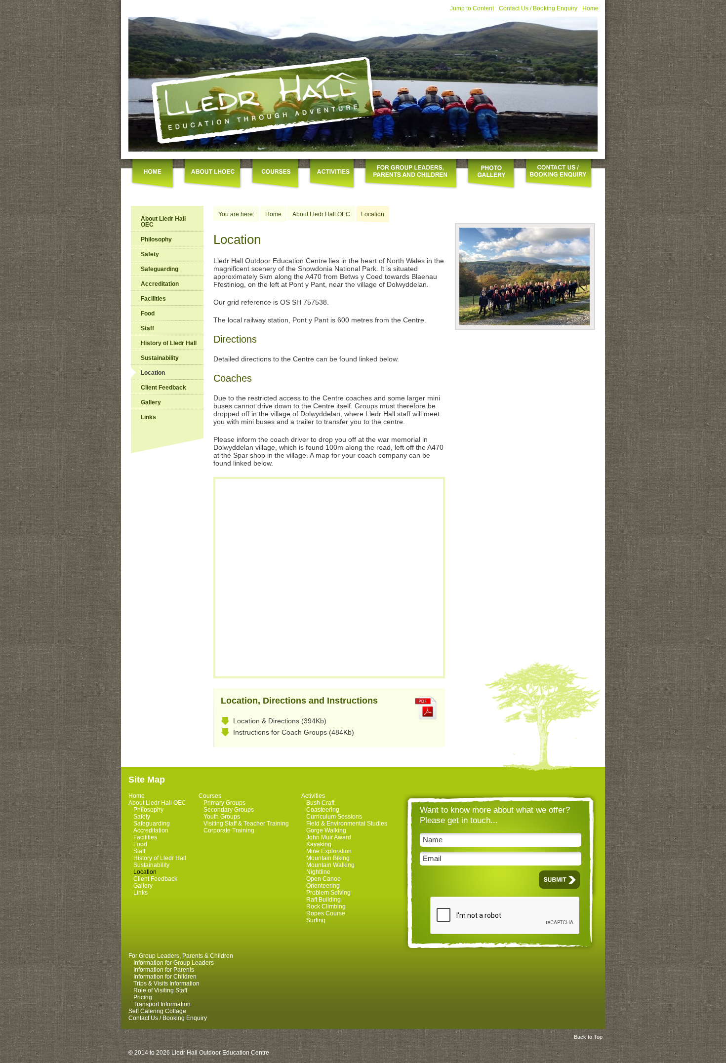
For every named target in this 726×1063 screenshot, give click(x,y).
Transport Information (162, 1004)
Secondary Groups (228, 809)
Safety (150, 254)
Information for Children (165, 976)
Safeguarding (159, 269)
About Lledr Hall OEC (163, 222)
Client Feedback (163, 388)
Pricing (142, 997)
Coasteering (322, 809)
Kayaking (318, 844)
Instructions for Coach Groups (280, 732)
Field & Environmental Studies (346, 823)
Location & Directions (266, 721)
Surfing (315, 920)
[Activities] (332, 174)
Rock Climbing (326, 906)
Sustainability (160, 358)
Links (148, 417)
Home (590, 8)
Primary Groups (224, 802)
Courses (210, 795)
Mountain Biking (328, 858)
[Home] (152, 174)
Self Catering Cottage (157, 1011)
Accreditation (160, 284)
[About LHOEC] (212, 174)
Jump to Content (472, 8)
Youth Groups (221, 816)
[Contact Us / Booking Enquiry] (558, 174)
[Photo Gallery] (491, 174)
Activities (313, 795)
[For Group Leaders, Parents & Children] (410, 174)
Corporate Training (228, 830)
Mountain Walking (330, 865)
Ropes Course (325, 913)
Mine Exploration (329, 851)
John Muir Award (328, 837)
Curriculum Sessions (334, 816)
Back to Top (588, 1037)
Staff (147, 328)
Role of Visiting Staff (160, 990)
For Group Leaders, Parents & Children (180, 955)
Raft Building (323, 899)
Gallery (151, 402)
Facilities (153, 299)
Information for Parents (163, 969)
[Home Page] (264, 100)
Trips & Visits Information (166, 983)
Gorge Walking (326, 830)
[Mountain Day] (524, 323)
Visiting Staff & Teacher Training (246, 823)
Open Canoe (323, 878)
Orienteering (323, 885)
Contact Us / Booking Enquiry (538, 8)
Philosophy (156, 239)
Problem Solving (328, 892)
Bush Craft (320, 802)
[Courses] (275, 174)
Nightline (318, 871)
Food (148, 313)
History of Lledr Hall (169, 343)
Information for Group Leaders (173, 962)
